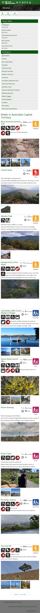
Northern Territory (7, 74)
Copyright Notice (31, 611)
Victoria (4, 59)
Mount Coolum (6, 30)
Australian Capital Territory (10, 81)
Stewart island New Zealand (10, 90)
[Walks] (20, 2)
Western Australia (7, 71)
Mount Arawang (7, 407)
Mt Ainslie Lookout (8, 500)
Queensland (5, 56)
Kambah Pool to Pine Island (9, 263)
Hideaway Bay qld (7, 93)
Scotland (4, 102)
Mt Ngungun (5, 25)
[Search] (27, 2)
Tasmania (5, 65)
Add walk (14, 15)
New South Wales (7, 62)
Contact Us (11, 607)
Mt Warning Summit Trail (9, 35)
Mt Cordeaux (6, 41)
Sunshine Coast (7, 87)
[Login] (30, 2)
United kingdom (7, 99)
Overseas (5, 77)
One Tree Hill (6, 546)
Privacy (24, 607)
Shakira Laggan (6, 96)
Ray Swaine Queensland (9, 109)
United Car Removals (8, 84)
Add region (8, 15)
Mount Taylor (6, 453)
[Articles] (23, 2)
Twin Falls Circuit (7, 46)
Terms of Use (32, 607)
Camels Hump (6, 170)
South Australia (6, 68)
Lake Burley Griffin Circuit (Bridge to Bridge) (11, 311)
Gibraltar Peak (6, 216)
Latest (2, 15)
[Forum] (25, 2)
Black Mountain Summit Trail (10, 122)
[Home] (10, 2)
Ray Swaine (5, 106)
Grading (18, 607)
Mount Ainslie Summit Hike (9, 360)
